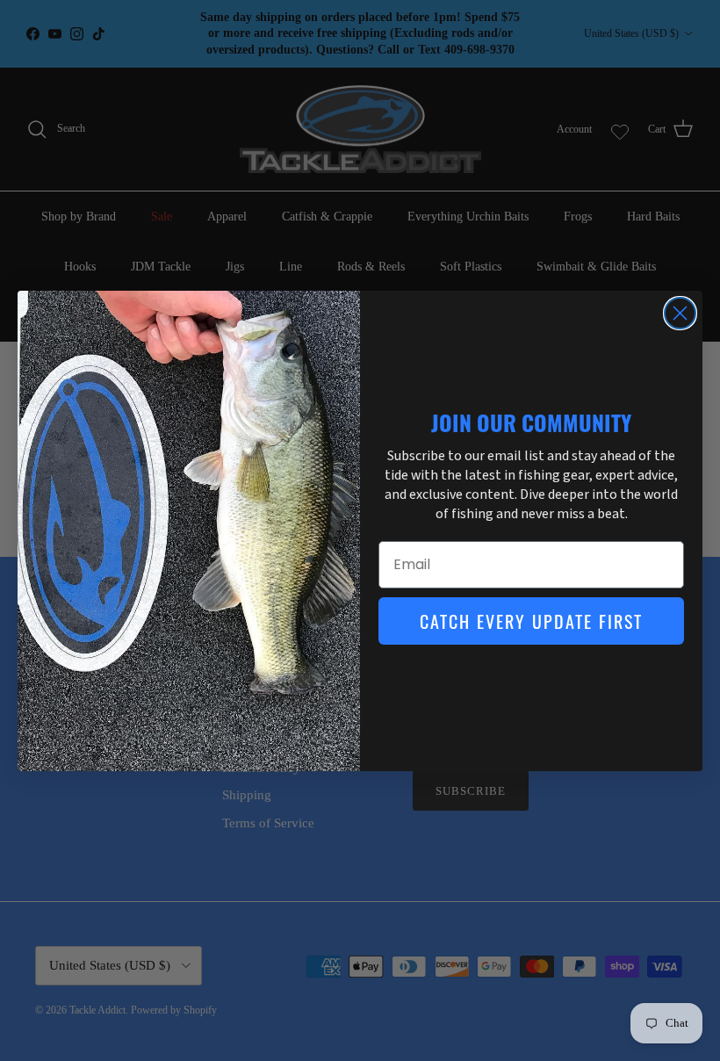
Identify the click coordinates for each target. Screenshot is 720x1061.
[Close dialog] (680, 313)
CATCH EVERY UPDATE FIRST (531, 621)
